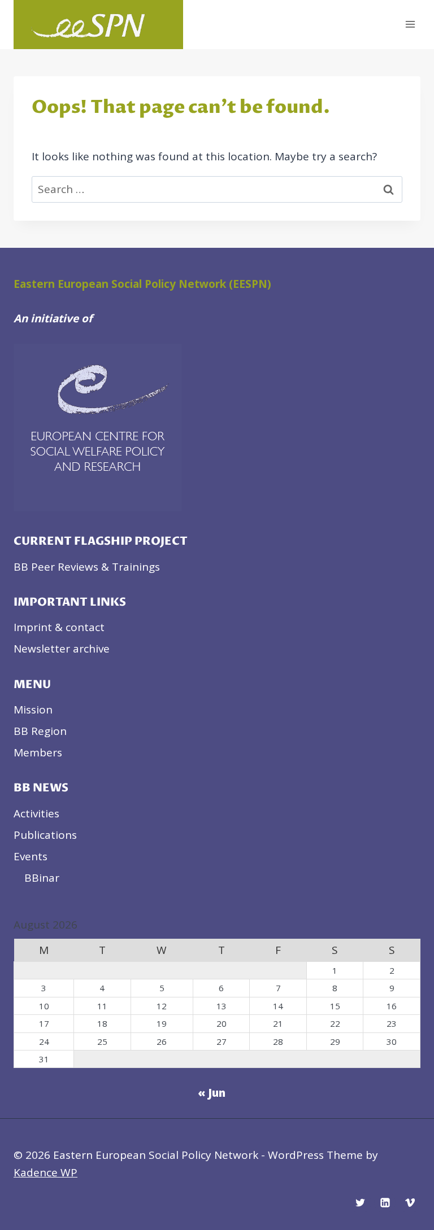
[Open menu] (410, 24)
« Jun (211, 1092)
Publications (45, 835)
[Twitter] (360, 1202)
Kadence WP (45, 1172)
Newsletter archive (62, 648)
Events (30, 856)
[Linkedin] (385, 1202)
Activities (36, 813)
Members (38, 752)
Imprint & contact (59, 627)
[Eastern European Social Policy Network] (98, 24)
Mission (33, 709)
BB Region (40, 731)
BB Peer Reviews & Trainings (87, 566)
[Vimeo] (409, 1202)
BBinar (41, 877)
